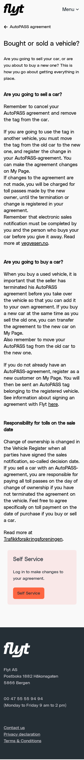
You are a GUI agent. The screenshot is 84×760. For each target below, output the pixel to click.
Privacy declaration (22, 734)
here (53, 404)
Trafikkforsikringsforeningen (33, 539)
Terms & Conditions (22, 741)
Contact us (14, 728)
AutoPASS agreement (30, 27)
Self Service (28, 593)
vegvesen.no (34, 243)
